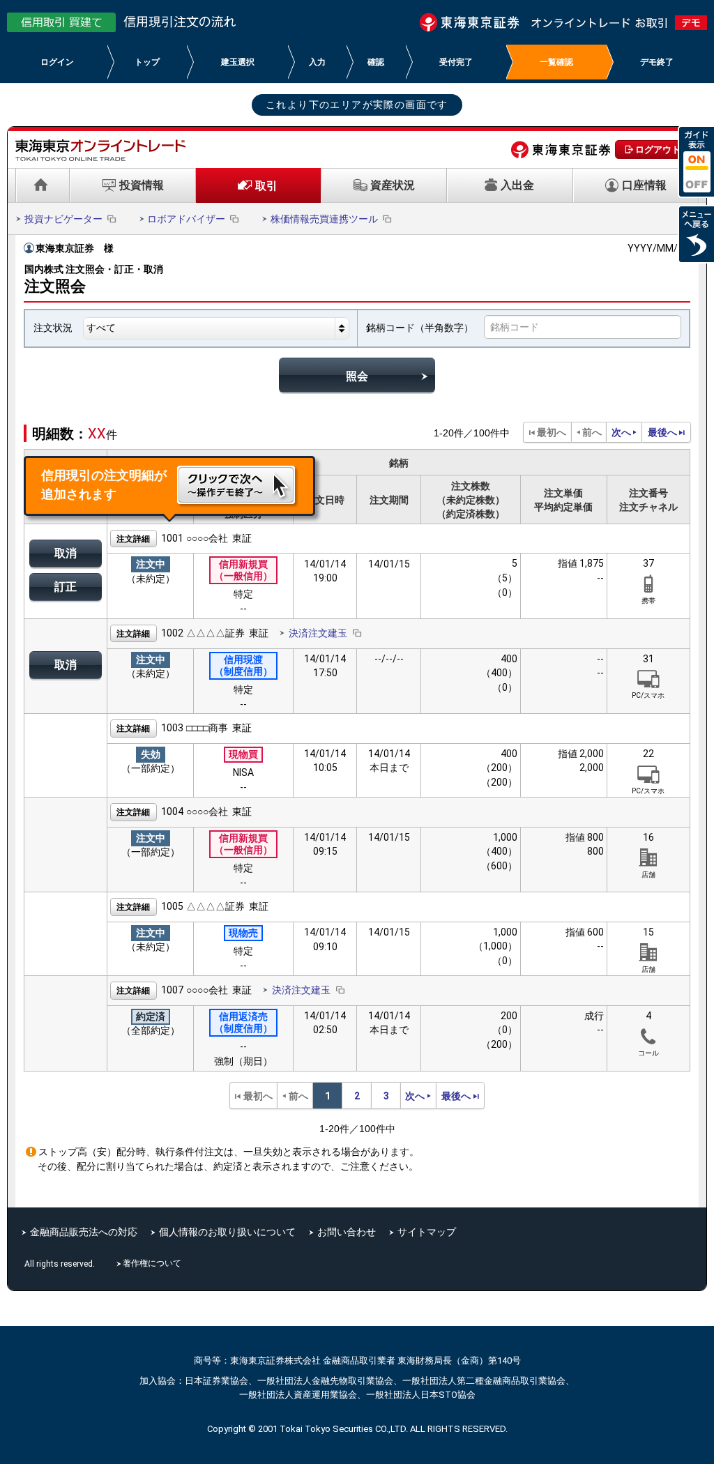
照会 (357, 376)
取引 (266, 185)
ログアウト (658, 149)
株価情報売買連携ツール (324, 218)
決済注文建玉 (318, 633)
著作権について (153, 1263)
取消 (65, 553)
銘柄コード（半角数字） (419, 327)
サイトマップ (426, 1231)
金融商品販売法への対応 (83, 1231)
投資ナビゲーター (63, 218)
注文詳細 (133, 539)
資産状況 (392, 185)
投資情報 (141, 185)
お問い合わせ (346, 1231)
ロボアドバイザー (186, 218)
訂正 (65, 586)
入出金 (517, 185)
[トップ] (42, 185)
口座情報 (644, 185)
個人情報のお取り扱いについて (227, 1231)
